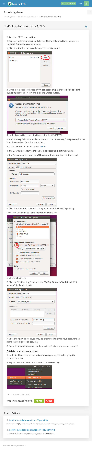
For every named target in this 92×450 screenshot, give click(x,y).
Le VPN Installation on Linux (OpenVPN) (28, 420)
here (42, 146)
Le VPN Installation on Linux (27, 17)
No (50, 400)
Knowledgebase (10, 17)
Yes (40, 400)
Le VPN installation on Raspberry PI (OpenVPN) (32, 429)
